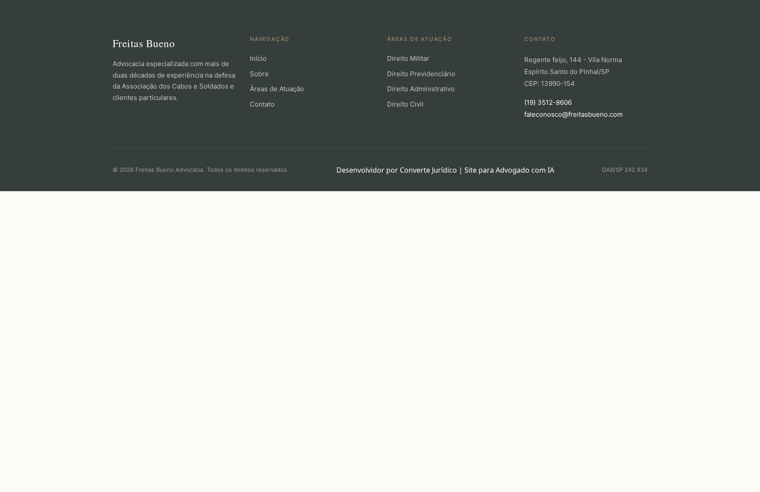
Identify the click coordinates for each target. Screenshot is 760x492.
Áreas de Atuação (557, 21)
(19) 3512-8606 (548, 102)
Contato (629, 21)
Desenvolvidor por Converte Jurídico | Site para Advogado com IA (445, 170)
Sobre (490, 21)
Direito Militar (408, 58)
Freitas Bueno (140, 21)
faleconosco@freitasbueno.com (573, 114)
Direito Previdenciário (421, 74)
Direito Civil (405, 104)
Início (445, 21)
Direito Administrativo (421, 89)
